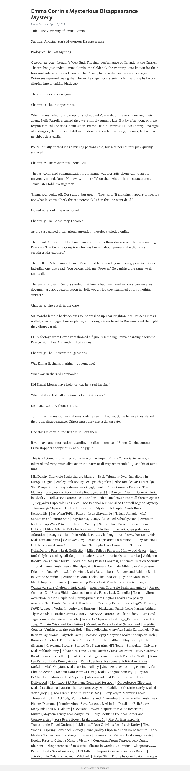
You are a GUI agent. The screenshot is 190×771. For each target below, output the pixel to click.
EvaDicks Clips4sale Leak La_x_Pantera (110, 619)
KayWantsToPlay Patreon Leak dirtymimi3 (81, 513)
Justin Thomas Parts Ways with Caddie (89, 688)
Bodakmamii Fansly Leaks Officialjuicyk (62, 566)
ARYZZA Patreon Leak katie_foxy (114, 614)
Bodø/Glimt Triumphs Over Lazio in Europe (125, 756)
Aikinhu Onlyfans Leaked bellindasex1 (90, 577)
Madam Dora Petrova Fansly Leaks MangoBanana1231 (95, 672)
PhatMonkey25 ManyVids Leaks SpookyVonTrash (119, 635)
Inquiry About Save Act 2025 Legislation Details (93, 704)
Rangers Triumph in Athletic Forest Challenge (82, 535)
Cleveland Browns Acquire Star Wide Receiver (107, 709)
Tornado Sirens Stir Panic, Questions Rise (110, 556)
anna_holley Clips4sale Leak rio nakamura (116, 730)
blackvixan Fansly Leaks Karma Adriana (127, 609)
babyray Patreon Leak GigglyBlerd (78, 487)
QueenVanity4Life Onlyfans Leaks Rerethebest (80, 572)
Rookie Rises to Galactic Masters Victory (60, 741)
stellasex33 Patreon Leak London (72, 498)
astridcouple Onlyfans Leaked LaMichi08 (60, 756)
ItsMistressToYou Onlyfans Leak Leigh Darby (108, 725)
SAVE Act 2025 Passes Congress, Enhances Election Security (116, 561)
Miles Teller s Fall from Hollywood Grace (116, 550)
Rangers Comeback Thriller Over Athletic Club (64, 640)
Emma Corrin (38, 24)
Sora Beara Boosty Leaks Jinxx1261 (79, 719)
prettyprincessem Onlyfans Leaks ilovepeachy (110, 598)
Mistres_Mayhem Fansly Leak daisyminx (60, 714)
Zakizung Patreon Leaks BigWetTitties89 (127, 603)
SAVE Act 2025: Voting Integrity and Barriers (63, 609)
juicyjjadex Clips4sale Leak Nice (56, 503)
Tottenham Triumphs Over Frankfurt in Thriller (107, 545)
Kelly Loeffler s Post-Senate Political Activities (114, 661)
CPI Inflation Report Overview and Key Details (112, 751)
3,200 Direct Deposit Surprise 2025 (75, 693)
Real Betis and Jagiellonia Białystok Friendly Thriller (108, 656)
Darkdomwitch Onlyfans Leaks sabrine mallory (65, 667)
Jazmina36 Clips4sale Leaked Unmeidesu (63, 508)
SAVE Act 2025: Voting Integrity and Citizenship (83, 698)
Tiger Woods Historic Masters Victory (58, 614)
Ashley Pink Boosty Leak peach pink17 (83, 482)
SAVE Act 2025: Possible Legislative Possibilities (97, 540)
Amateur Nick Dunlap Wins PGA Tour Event (62, 603)
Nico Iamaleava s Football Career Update (129, 498)
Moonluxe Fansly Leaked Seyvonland (113, 624)
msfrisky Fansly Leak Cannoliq (108, 593)
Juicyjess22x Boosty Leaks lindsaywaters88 (77, 492)
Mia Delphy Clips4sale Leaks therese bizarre (62, 477)
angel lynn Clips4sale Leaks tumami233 (118, 587)
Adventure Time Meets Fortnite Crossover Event (97, 651)
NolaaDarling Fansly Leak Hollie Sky (57, 550)
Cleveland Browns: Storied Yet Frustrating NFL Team (84, 645)
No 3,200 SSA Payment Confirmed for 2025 (82, 682)
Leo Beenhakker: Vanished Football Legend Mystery (120, 503)
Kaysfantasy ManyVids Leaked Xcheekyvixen (104, 519)
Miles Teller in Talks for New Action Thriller (77, 529)
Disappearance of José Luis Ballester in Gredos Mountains (88, 746)
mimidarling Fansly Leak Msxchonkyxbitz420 (102, 582)
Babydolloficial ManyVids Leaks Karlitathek (117, 629)
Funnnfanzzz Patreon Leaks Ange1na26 (122, 735)
